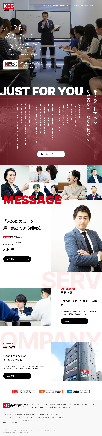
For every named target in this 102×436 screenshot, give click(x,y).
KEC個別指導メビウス (30, 414)
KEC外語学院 (54, 414)
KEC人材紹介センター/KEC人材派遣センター (32, 420)
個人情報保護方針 (55, 407)
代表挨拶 (52, 404)
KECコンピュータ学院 (18, 417)
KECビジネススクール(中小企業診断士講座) (38, 417)
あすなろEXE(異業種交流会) (10, 422)
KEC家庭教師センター (43, 414)
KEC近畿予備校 (7, 414)
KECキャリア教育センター (57, 417)
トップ (34, 404)
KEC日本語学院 (7, 417)
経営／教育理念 (61, 404)
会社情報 (62, 5)
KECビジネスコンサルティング (11, 420)
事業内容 (55, 5)
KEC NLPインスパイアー (52, 420)
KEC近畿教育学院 (17, 414)
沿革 (70, 404)
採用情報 (76, 5)
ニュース (69, 5)
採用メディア (84, 5)
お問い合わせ (93, 5)
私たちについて (47, 5)
